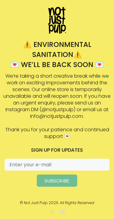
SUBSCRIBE (57, 180)
